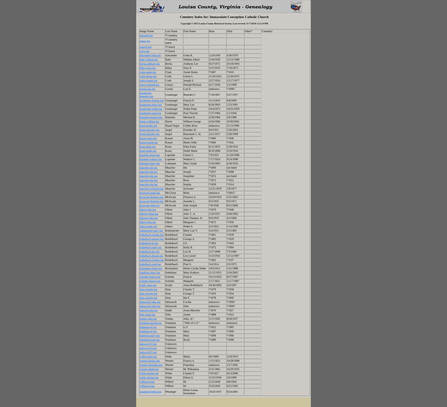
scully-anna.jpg (148, 285)
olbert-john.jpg (148, 209)
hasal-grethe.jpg (148, 125)
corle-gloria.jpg (148, 76)
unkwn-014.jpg (148, 348)
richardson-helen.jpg (151, 268)
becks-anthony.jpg (150, 63)
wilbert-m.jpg (147, 381)
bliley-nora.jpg (148, 67)
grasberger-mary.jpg (151, 104)
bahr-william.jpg (149, 59)
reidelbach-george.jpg (152, 239)
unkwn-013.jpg (148, 343)
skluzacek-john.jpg (150, 301)
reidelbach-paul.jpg (150, 264)
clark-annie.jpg (148, 72)
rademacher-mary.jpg (151, 230)
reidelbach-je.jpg (149, 243)
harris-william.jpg (149, 121)
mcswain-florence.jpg (151, 197)
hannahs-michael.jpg (151, 117)
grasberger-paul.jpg (150, 113)
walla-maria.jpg (148, 356)
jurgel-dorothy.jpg (149, 129)
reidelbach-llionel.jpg (151, 255)
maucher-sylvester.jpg (152, 188)
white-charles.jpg (149, 373)
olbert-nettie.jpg (148, 226)
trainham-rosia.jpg (150, 339)
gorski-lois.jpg (147, 88)
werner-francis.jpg (150, 360)
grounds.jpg (146, 35)
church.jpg (145, 46)
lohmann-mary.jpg (150, 163)
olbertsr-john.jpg (149, 218)
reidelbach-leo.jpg (149, 251)
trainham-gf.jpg (148, 327)
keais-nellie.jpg (148, 150)
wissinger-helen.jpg (150, 391)
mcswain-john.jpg (149, 205)
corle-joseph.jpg (148, 80)
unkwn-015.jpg (148, 352)
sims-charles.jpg (148, 289)
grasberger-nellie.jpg (151, 108)
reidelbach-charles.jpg (152, 234)
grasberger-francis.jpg (152, 100)
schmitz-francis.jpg (150, 276)
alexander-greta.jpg (150, 55)
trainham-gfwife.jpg (151, 322)
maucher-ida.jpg (148, 167)
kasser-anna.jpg (148, 138)
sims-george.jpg (148, 293)
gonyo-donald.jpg (149, 84)
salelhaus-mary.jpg (150, 272)
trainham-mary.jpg (150, 335)
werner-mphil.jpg (149, 369)
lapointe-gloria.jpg (150, 155)
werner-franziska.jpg (151, 364)
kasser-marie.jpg (149, 142)
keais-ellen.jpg (148, 146)
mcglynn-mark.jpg (150, 192)
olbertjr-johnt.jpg (149, 213)
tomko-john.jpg (148, 318)
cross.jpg (144, 51)
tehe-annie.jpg (147, 314)
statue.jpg (145, 41)
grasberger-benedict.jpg (146, 95)
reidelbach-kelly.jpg (150, 247)
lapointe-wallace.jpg (151, 159)
